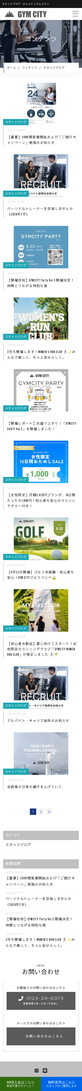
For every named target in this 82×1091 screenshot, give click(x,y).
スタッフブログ (18, 845)
